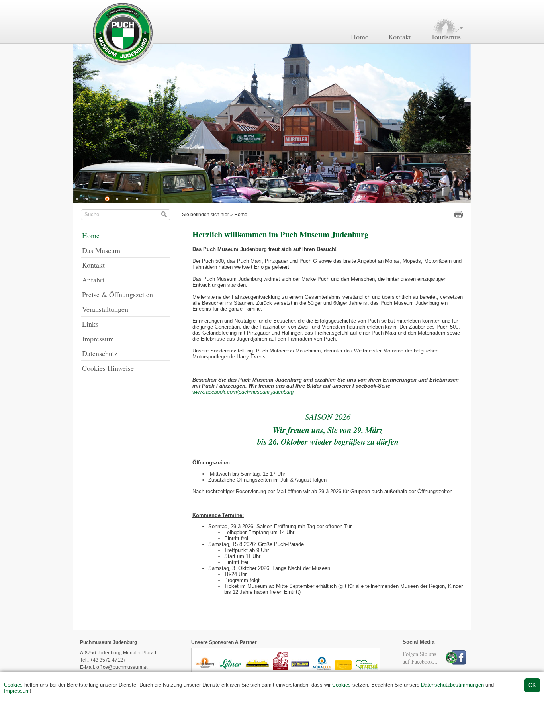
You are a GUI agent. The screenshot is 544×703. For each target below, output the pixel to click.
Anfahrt (93, 279)
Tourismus (446, 36)
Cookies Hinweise (108, 368)
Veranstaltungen (105, 309)
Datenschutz (99, 353)
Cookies (13, 685)
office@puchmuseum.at (121, 667)
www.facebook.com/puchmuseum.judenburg (243, 392)
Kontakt (399, 36)
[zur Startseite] (122, 65)
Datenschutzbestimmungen (452, 685)
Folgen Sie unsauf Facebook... (420, 657)
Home (359, 36)
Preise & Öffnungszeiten (117, 294)
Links (90, 324)
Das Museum (101, 250)
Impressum (17, 691)
